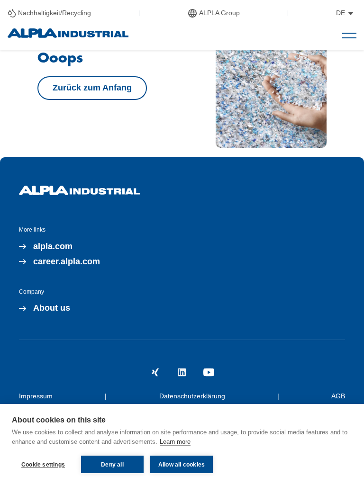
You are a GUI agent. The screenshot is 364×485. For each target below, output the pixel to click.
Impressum (36, 396)
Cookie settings (43, 464)
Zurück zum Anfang (92, 87)
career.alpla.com (66, 261)
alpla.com (53, 246)
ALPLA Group (219, 13)
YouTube (208, 372)
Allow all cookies (181, 464)
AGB (338, 396)
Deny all (112, 464)
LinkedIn (182, 372)
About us (51, 308)
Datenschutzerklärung (192, 396)
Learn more (175, 441)
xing (155, 372)
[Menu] (349, 35)
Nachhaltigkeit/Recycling (54, 13)
